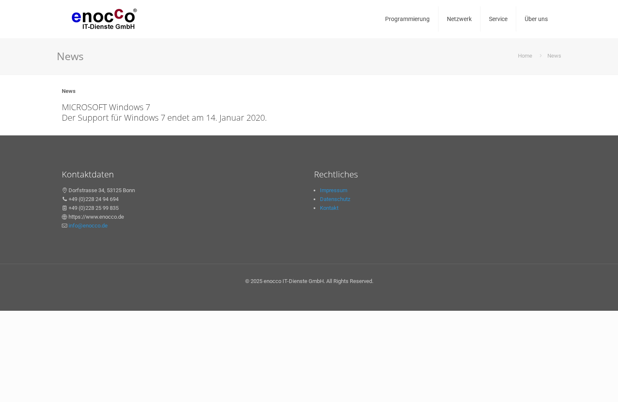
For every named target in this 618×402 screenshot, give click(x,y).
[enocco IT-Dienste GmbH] (103, 19)
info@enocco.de (88, 225)
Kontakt (329, 208)
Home (525, 56)
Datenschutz (335, 199)
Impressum (333, 190)
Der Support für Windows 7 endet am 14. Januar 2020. (164, 117)
